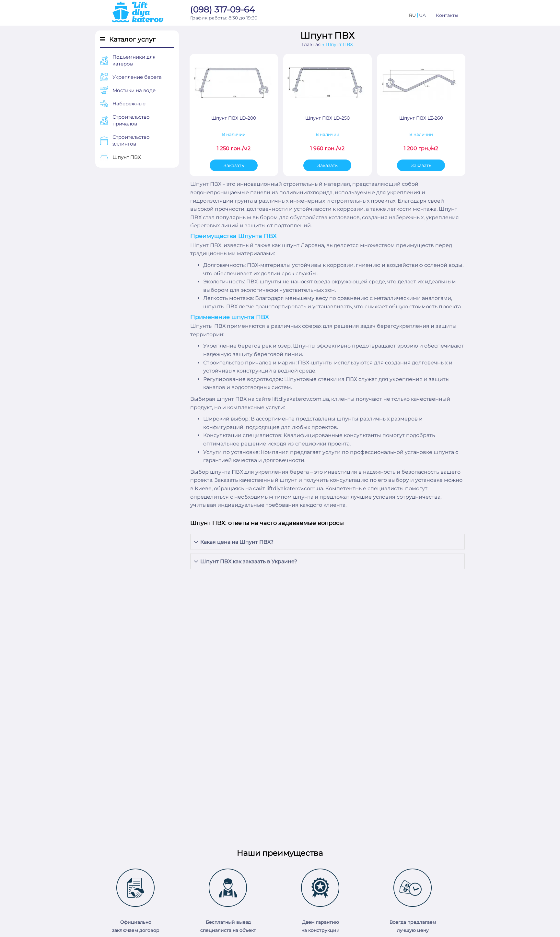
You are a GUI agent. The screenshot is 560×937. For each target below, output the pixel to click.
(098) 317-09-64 (222, 10)
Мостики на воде (134, 90)
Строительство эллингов (131, 140)
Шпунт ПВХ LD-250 (327, 118)
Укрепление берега (137, 77)
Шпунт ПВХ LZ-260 (421, 118)
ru (412, 15)
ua (422, 15)
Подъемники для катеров (134, 60)
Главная (311, 44)
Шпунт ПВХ (126, 157)
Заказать (234, 165)
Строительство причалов (131, 120)
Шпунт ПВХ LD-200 (233, 118)
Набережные (129, 104)
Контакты (447, 15)
